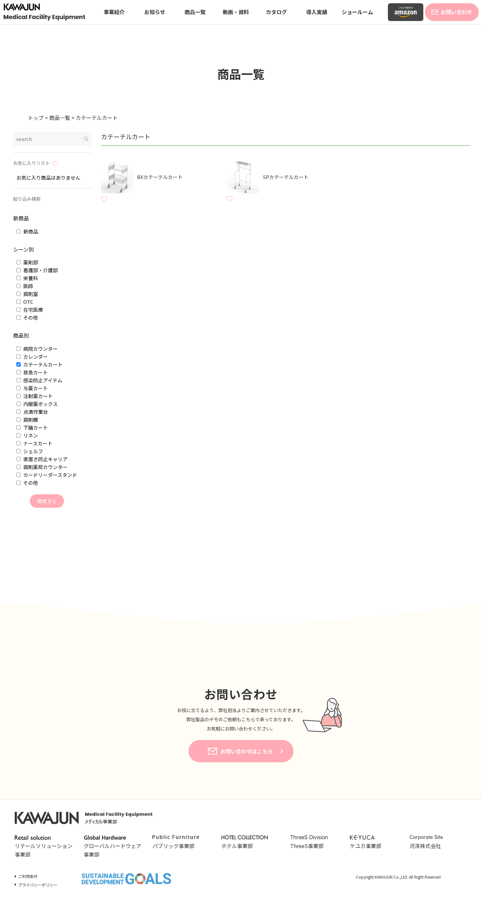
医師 (27, 285)
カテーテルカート (42, 364)
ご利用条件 (28, 876)
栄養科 (30, 278)
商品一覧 (195, 12)
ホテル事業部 (237, 846)
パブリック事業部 (173, 846)
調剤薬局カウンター (45, 466)
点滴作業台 (35, 411)
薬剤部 (30, 262)
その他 (30, 317)
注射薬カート (37, 395)
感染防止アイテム (42, 380)
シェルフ (32, 451)
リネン (30, 435)
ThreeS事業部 (307, 846)
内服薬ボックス (40, 403)
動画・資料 (236, 12)
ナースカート (37, 443)
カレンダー (35, 356)
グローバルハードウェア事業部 (112, 850)
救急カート (35, 372)
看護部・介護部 (40, 270)
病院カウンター (40, 348)
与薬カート (35, 388)
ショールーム (357, 12)
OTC (27, 301)
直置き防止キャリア (45, 459)
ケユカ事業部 (365, 846)
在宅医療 (32, 309)
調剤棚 (30, 419)
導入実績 (316, 12)
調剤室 (30, 293)
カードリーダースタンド (49, 474)
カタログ (276, 12)
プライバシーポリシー (37, 884)
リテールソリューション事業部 (43, 850)
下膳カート (35, 427)
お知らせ (154, 12)
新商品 (30, 231)
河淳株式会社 (425, 846)
